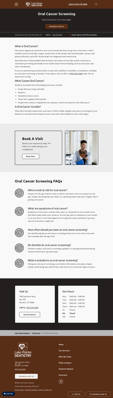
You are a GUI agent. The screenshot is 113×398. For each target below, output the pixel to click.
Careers (41, 390)
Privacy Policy (19, 390)
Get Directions (29, 314)
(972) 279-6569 (57, 35)
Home (61, 344)
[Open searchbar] (96, 4)
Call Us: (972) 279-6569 (78, 4)
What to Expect (65, 363)
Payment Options (66, 369)
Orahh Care (48, 390)
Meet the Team (65, 357)
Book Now (30, 156)
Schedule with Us (56, 26)
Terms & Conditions (31, 390)
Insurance (63, 375)
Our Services (64, 350)
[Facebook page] (61, 381)
